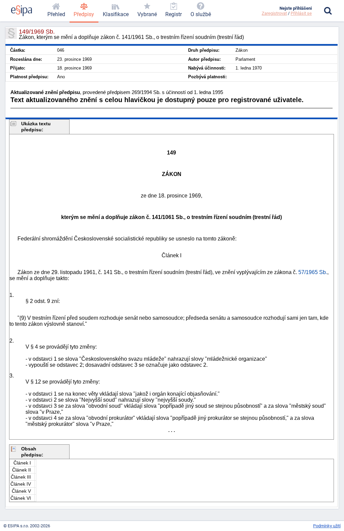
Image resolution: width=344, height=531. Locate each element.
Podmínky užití (327, 525)
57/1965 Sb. (312, 272)
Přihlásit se (301, 13)
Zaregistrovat (274, 13)
